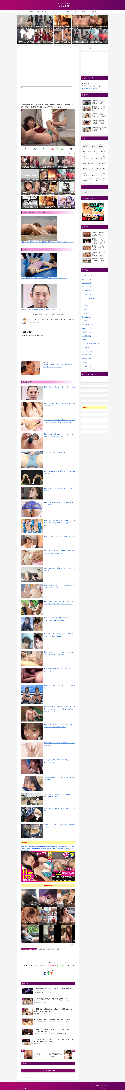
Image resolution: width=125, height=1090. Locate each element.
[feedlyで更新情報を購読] (48, 973)
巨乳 (27, 949)
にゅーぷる (85, 309)
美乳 (53, 949)
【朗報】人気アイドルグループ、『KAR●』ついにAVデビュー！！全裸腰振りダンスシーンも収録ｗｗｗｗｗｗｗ (59, 523)
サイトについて (99, 1085)
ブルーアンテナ (86, 283)
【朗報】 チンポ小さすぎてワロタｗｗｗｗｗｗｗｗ (59, 536)
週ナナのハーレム (87, 339)
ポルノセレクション (88, 290)
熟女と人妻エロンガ (88, 298)
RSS (106, 1085)
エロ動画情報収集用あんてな (90, 343)
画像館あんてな (86, 336)
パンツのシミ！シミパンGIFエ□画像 (54, 452)
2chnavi (84, 321)
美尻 (57, 949)
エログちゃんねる (87, 275)
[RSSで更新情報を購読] (51, 973)
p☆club (84, 362)
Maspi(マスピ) (86, 328)
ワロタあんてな (86, 305)
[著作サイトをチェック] (44, 973)
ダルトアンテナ (86, 286)
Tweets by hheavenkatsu (89, 88)
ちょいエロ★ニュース (88, 351)
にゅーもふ (85, 313)
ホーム (92, 1085)
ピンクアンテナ (86, 294)
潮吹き (31, 949)
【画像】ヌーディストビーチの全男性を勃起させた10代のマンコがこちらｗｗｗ (47, 242)
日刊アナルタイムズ (88, 358)
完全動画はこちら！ (48, 885)
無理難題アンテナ (87, 332)
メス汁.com (85, 347)
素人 (36, 949)
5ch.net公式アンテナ (88, 324)
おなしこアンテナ (87, 279)
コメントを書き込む (48, 1070)
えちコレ (84, 302)
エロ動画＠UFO (86, 355)
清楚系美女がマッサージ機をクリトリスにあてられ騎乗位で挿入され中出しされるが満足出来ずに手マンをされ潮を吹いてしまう (59, 709)
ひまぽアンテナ (86, 366)
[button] (71, 148)
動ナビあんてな (86, 317)
